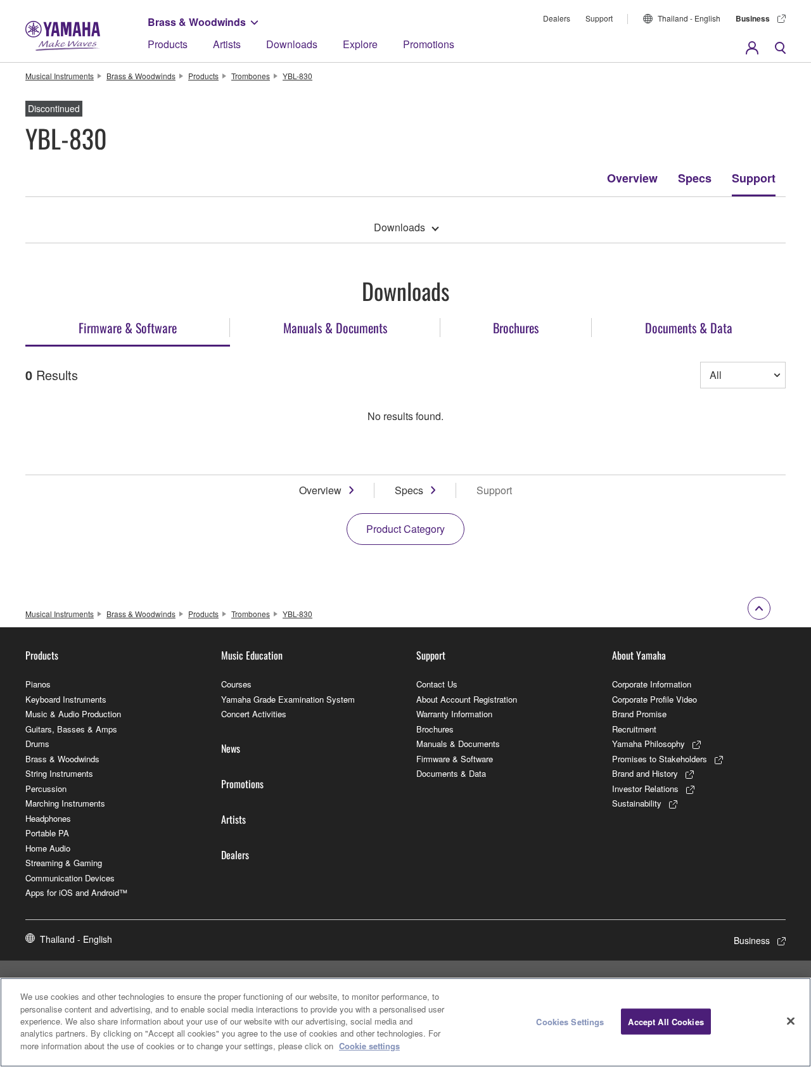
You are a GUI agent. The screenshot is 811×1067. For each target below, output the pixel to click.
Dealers (556, 18)
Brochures (435, 729)
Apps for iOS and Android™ (76, 892)
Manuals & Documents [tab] (335, 327)
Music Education (252, 655)
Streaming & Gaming (63, 863)
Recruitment (634, 729)
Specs (695, 178)
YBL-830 (297, 75)
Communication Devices (70, 878)
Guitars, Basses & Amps (71, 729)
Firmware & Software (454, 759)
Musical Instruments (59, 75)
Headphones (48, 818)
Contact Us (436, 684)
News (230, 748)
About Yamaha (639, 655)
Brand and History (645, 773)
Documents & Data (451, 773)
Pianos (38, 684)
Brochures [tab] (516, 327)
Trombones (250, 75)
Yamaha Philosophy (648, 744)
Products (168, 44)
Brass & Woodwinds (197, 22)
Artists (227, 44)
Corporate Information (651, 684)
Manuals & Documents (458, 744)
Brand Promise (639, 714)
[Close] (791, 1021)
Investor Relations (645, 789)
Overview (632, 178)
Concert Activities (253, 714)
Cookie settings (369, 1046)
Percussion (46, 789)
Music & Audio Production (73, 714)
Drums (37, 744)
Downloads (291, 44)
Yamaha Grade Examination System (288, 699)
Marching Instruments (65, 803)
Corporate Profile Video (654, 699)
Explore (360, 44)
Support (599, 18)
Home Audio (47, 848)
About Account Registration (466, 699)
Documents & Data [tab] (688, 327)
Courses (236, 684)
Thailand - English (689, 18)
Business (753, 18)
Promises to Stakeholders (659, 759)
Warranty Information (454, 714)
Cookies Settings (570, 1021)
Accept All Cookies (665, 1021)
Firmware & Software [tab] (128, 327)
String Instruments (59, 773)
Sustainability (636, 803)
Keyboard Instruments (65, 699)
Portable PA (47, 833)
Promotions (428, 44)
